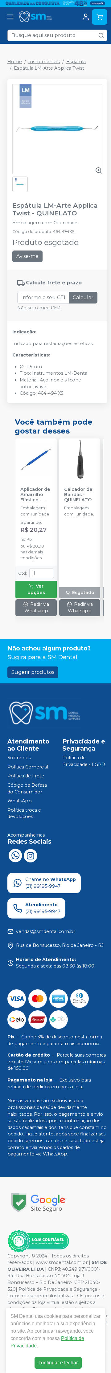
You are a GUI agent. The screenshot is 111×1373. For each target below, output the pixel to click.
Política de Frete (25, 776)
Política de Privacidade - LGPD (83, 761)
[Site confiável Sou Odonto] (38, 1241)
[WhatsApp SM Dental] (15, 855)
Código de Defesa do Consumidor (27, 788)
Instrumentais (44, 61)
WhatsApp (19, 801)
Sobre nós (19, 757)
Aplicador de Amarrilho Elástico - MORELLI (35, 495)
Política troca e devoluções (24, 813)
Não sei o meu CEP (38, 308)
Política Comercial (27, 767)
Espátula (76, 61)
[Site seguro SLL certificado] (38, 1202)
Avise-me (27, 256)
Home (14, 61)
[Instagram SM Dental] (30, 855)
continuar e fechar (58, 1362)
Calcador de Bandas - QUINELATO (78, 495)
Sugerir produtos (32, 672)
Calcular (83, 297)
